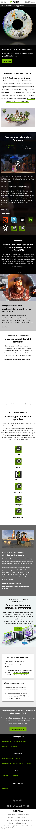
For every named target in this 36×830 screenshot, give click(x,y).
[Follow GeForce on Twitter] (25, 806)
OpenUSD (14, 746)
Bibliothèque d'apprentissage (12, 763)
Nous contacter (26, 826)
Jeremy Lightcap (15, 177)
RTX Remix (18, 480)
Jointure (5, 788)
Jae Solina (12, 179)
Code (18, 467)
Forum (18, 758)
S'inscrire (15, 776)
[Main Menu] (2, 2)
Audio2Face (18, 455)
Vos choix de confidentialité (17, 817)
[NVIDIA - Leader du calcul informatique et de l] (14, 2)
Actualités (5, 776)
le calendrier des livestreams (22, 670)
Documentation (7, 758)
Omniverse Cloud (7, 195)
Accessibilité (26, 820)
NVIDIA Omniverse (10, 78)
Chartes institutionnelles (17, 823)
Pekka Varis (20, 179)
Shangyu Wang (29, 179)
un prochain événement (21, 672)
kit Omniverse (23, 440)
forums (17, 698)
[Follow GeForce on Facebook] (11, 806)
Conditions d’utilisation (12, 820)
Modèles (5, 746)
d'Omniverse (27, 696)
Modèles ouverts (20, 741)
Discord (24, 675)
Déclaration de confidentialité (17, 815)
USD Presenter (18, 517)
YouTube (28, 763)
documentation (22, 694)
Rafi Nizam (4, 179)
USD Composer (18, 505)
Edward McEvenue (28, 177)
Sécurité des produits (11, 826)
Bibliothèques (7, 741)
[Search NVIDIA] (5, 2)
